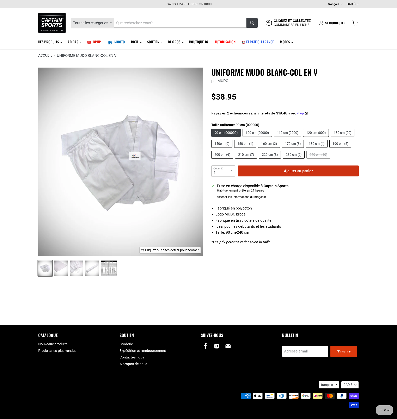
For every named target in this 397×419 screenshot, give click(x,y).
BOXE (135, 41)
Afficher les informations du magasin (241, 197)
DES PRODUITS (49, 41)
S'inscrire (343, 351)
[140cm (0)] (222, 148)
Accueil (45, 55)
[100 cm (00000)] (258, 137)
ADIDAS (73, 41)
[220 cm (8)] (270, 159)
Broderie (126, 344)
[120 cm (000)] (316, 137)
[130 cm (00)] (343, 137)
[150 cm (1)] (245, 148)
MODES (285, 41)
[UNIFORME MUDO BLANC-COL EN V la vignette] (45, 268)
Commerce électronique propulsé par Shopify (64, 389)
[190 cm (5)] (340, 148)
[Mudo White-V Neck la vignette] (109, 268)
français (333, 4)
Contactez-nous (132, 357)
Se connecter (335, 22)
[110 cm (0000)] (288, 137)
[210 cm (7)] (246, 159)
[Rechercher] (252, 23)
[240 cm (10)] (318, 159)
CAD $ (351, 4)
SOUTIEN (153, 41)
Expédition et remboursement (143, 351)
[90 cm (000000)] (226, 137)
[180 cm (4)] (317, 148)
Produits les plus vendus (57, 351)
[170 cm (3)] (293, 148)
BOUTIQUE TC (198, 41)
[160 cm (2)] (269, 148)
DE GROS (174, 41)
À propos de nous (133, 364)
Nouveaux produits (53, 344)
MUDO (223, 81)
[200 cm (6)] (222, 159)
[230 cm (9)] (294, 159)
